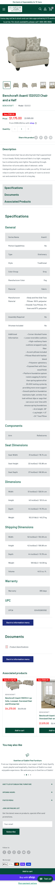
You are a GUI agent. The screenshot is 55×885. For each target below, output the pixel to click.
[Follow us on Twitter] (9, 852)
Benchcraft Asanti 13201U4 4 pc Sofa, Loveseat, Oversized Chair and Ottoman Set (18, 701)
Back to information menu (18, 622)
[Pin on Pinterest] (41, 137)
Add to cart (27, 871)
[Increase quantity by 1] (28, 129)
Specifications (13, 187)
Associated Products (17, 201)
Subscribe (11, 831)
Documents (11, 194)
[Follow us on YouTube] (24, 852)
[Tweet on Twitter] (46, 137)
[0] (50, 9)
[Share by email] (50, 137)
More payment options (27, 883)
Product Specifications (18, 647)
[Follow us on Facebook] (4, 852)
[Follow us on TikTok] (28, 852)
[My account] (45, 9)
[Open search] (40, 9)
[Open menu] (4, 9)
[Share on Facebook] (36, 137)
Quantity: (6, 129)
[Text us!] (45, 879)
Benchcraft (8, 106)
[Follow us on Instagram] (14, 852)
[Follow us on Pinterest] (19, 852)
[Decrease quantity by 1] (14, 129)
